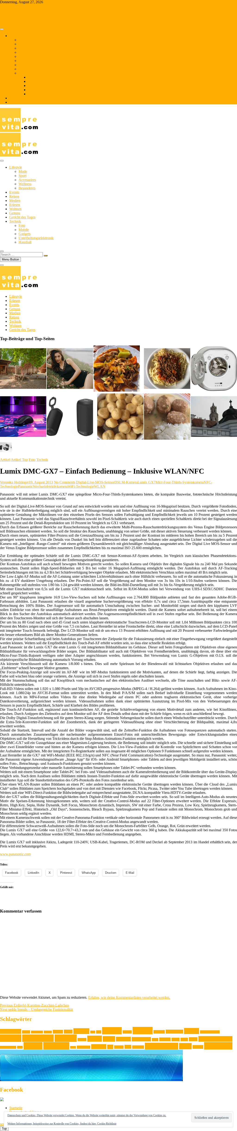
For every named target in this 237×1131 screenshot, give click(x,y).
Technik (24, 73)
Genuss (24, 56)
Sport (22, 176)
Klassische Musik (210, 1032)
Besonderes (27, 188)
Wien (185, 1046)
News (193, 1039)
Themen (15, 36)
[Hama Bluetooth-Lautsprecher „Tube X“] (70, 417)
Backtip (48, 1032)
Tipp (128, 1047)
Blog (12, 98)
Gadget (127, 1032)
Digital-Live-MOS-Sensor (95, 482)
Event (68, 1032)
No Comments (64, 482)
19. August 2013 (41, 482)
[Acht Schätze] (117, 369)
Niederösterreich (215, 1039)
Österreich (218, 1045)
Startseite (15, 1108)
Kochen (10, 1038)
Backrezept (37, 1032)
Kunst (109, 1039)
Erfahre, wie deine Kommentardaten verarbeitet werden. (129, 997)
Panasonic (25, 486)
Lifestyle (25, 40)
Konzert (82, 1039)
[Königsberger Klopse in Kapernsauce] (167, 417)
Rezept (33, 1045)
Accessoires (27, 180)
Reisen (23, 48)
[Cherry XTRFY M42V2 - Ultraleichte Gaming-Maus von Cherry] (23, 417)
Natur (184, 1039)
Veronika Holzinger (14, 482)
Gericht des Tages (32, 61)
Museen (165, 1039)
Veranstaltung (161, 1046)
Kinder (191, 1031)
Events (23, 44)
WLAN (99, 486)
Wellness (25, 184)
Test (110, 1047)
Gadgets (34, 86)
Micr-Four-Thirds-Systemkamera (180, 482)
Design (58, 1032)
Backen (26, 1032)
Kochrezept (38, 1038)
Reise (20, 1047)
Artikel (5, 460)
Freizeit (112, 1030)
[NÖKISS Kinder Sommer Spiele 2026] (214, 417)
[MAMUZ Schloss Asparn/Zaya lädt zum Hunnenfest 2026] (23, 369)
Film (92, 1032)
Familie (81, 1031)
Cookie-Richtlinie (106, 1123)
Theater (119, 1047)
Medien (24, 65)
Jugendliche (174, 1032)
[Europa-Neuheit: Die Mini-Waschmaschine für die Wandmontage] (214, 369)
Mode (23, 171)
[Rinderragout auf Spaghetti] (167, 369)
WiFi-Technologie (81, 486)
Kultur (94, 1039)
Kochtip (66, 1038)
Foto (31, 77)
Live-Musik (141, 1039)
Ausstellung (10, 1031)
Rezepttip (56, 1045)
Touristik (138, 1047)
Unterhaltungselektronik (45, 90)
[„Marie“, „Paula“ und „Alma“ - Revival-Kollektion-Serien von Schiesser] (70, 369)
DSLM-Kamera (125, 482)
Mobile (33, 81)
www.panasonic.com (15, 854)
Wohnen (25, 52)
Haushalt (34, 94)
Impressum (17, 102)
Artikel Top (19, 460)
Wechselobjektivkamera (50, 486)
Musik (176, 1039)
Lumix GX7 (146, 482)
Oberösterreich (8, 1047)
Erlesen (24, 69)
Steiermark (83, 1047)
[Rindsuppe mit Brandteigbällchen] (120, 417)
